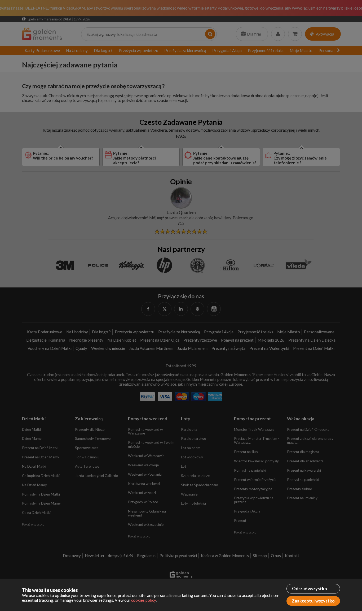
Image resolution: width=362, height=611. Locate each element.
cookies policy (143, 600)
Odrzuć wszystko (309, 588)
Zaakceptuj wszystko (313, 601)
